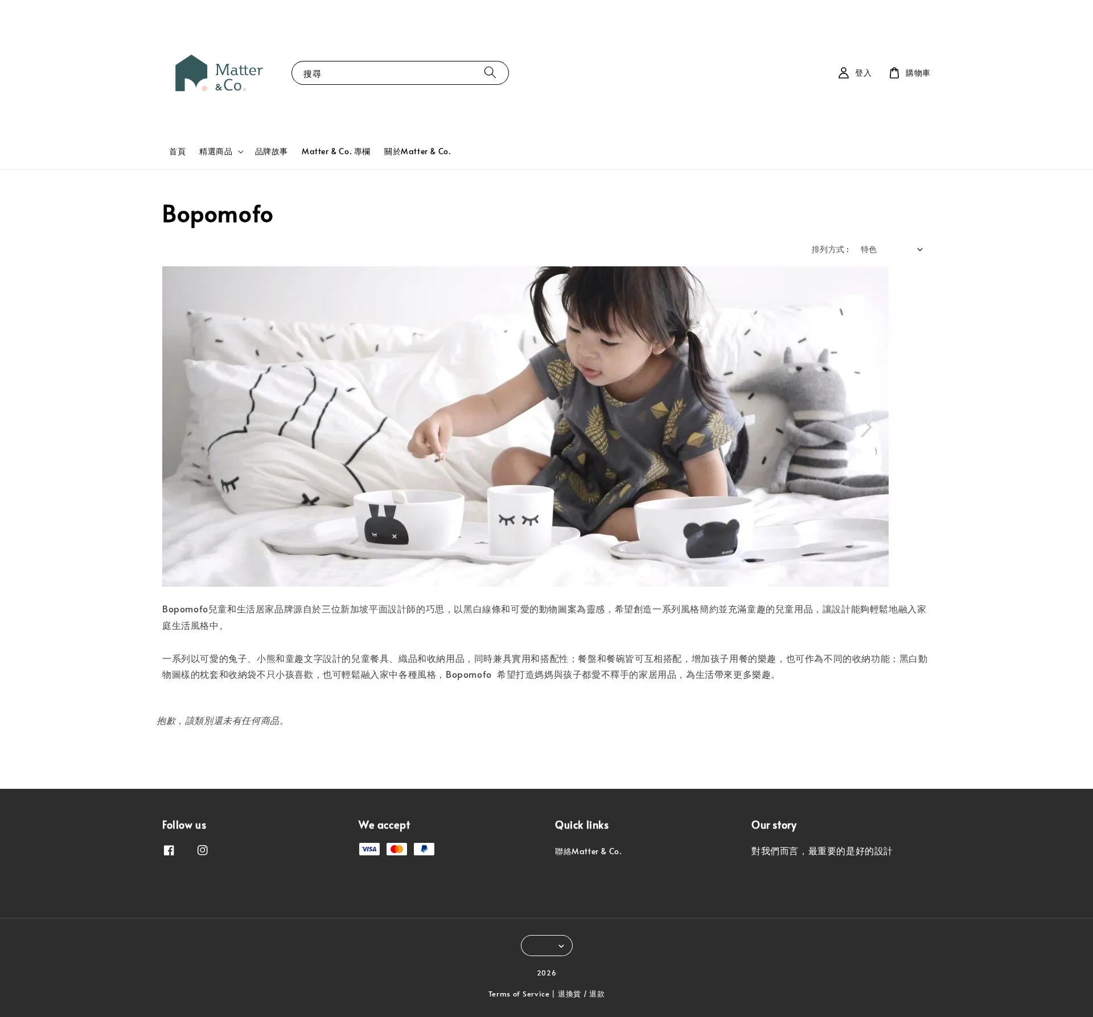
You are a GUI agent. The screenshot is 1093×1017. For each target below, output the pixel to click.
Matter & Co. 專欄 (336, 151)
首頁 (177, 151)
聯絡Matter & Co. (588, 851)
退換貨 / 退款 (581, 994)
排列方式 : (830, 249)
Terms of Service (519, 994)
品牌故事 (271, 151)
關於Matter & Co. (417, 151)
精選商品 (215, 151)
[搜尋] (490, 72)
